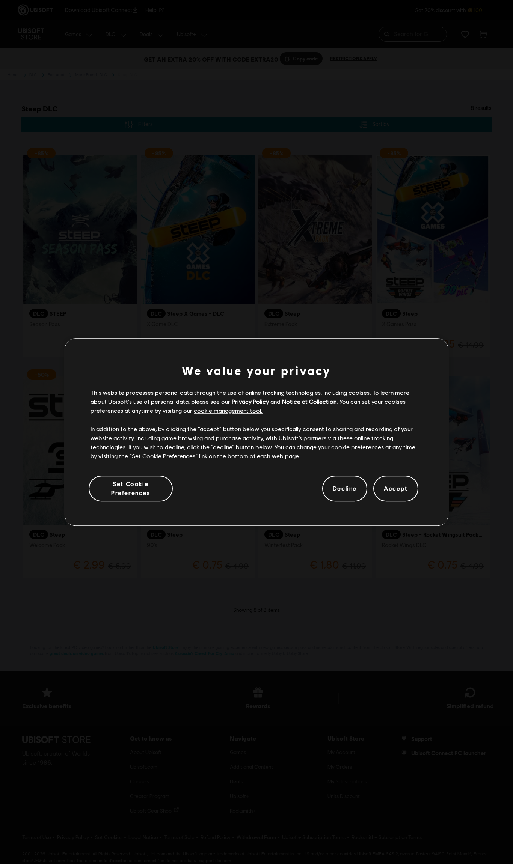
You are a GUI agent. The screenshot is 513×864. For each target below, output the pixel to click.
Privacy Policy (250, 401)
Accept (396, 488)
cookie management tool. (228, 410)
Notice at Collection (309, 401)
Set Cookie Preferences (130, 488)
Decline (345, 488)
